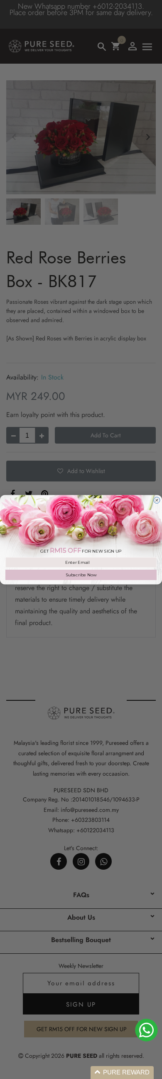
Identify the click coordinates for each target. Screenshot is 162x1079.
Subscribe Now (81, 574)
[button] (122, 1072)
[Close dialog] (157, 500)
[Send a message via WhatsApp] (146, 1030)
